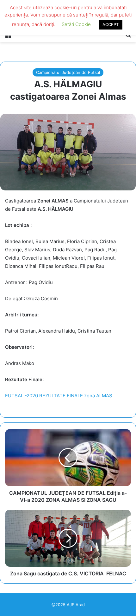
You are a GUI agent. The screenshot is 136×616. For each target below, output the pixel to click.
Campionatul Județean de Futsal (68, 72)
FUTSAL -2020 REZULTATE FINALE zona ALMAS (58, 396)
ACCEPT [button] (110, 24)
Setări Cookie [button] (76, 24)
